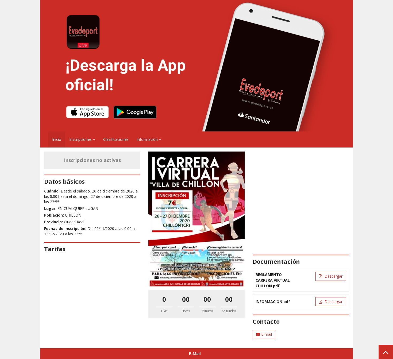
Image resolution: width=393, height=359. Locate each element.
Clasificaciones (116, 139)
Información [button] (148, 139)
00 (186, 299)
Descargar (332, 276)
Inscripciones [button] (81, 139)
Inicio (56, 139)
